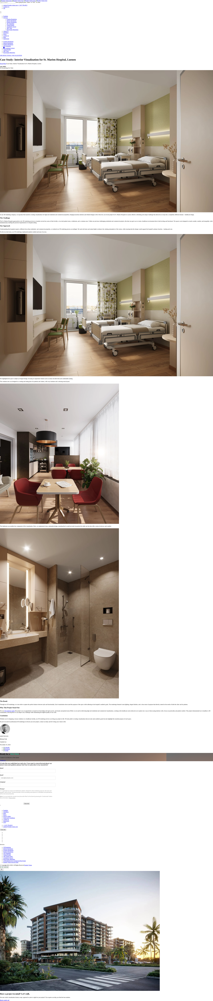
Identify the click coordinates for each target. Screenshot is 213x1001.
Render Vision (28, 865)
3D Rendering (7, 847)
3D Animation (10, 23)
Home (1, 63)
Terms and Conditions (9, 818)
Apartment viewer (11, 26)
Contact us (6, 35)
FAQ (4, 822)
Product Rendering (12, 22)
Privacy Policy (7, 816)
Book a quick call (4, 1000)
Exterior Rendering (12, 19)
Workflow (6, 32)
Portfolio (5, 16)
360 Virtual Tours (8, 856)
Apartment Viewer (8, 858)
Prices (4, 34)
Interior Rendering (11, 20)
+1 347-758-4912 (22, 5)
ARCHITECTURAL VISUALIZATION (11, 55)
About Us (5, 31)
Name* (2, 768)
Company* (2, 782)
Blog (4, 37)
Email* (1, 775)
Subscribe (26, 803)
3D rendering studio (9, 711)
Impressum (6, 38)
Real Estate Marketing (12, 29)
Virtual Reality (10, 25)
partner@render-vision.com (10, 5)
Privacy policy (12, 798)
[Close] (1, 869)
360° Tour (9, 28)
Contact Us (6, 7)
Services (5, 17)
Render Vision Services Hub (10, 862)
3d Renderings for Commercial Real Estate (14, 861)
